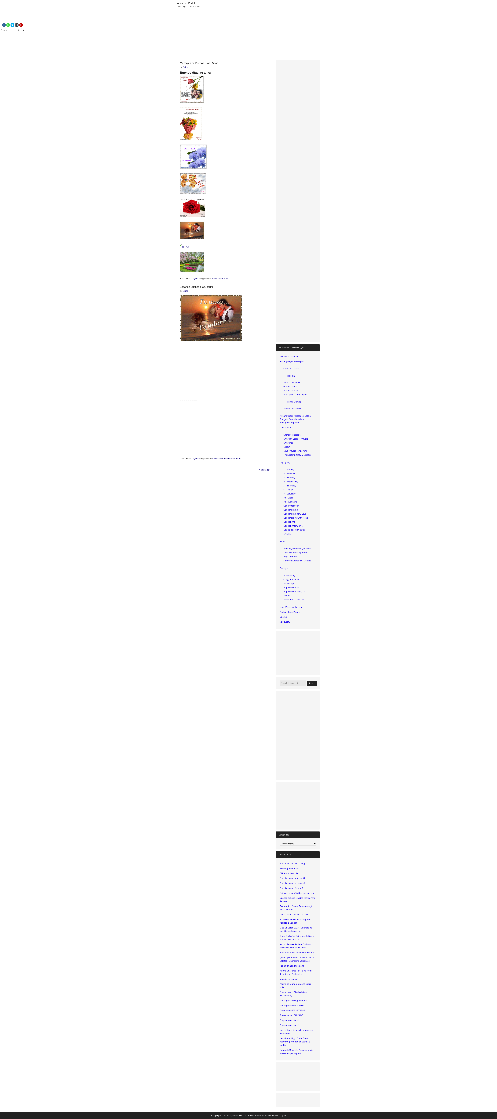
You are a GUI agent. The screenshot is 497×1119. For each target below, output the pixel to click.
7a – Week (288, 497)
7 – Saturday (289, 493)
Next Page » (265, 469)
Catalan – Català (291, 368)
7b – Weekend (290, 501)
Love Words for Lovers (291, 607)
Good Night (289, 521)
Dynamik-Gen (236, 1115)
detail (282, 541)
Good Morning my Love (294, 513)
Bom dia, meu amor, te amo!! (297, 548)
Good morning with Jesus (295, 517)
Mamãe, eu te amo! (289, 979)
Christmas (288, 442)
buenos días (217, 458)
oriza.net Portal (186, 3)
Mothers (287, 595)
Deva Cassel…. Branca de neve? (294, 914)
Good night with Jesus (294, 529)
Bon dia (291, 375)
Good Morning (290, 509)
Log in (283, 1115)
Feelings (284, 568)
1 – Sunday (288, 469)
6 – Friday (288, 489)
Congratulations (291, 579)
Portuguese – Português (295, 394)
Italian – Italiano (291, 390)
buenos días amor (220, 278)
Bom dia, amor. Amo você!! (292, 878)
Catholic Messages (292, 434)
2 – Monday (289, 473)
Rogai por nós (290, 556)
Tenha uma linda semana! (292, 965)
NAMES (287, 533)
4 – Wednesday (290, 481)
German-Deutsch (291, 386)
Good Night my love (293, 525)
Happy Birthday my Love (295, 591)
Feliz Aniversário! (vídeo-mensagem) (297, 893)
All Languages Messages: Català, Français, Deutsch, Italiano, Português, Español (295, 419)
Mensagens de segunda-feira (294, 1000)
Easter (286, 446)
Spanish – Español (292, 408)
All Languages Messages (292, 361)
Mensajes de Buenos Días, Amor (199, 63)
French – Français (291, 382)
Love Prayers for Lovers (295, 450)
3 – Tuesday (289, 477)
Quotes (283, 616)
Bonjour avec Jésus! (289, 1020)
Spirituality (285, 621)
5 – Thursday (289, 485)
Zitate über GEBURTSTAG (292, 1010)
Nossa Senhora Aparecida (296, 552)
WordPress (272, 1115)
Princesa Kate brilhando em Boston (297, 952)
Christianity (285, 427)
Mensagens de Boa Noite (292, 1005)
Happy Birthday (291, 587)
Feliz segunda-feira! (289, 868)
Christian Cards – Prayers (295, 438)
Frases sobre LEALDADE (291, 1015)
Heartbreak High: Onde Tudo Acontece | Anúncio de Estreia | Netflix (295, 1041)
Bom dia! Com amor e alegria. (294, 863)
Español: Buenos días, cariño (197, 286)
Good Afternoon (291, 505)
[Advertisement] (278, 36)
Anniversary (289, 575)
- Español (195, 278)
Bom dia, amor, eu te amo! (292, 883)
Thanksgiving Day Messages (297, 454)
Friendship (288, 583)
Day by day (285, 462)
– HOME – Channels (289, 356)
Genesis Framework (256, 1115)
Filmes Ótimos (294, 401)
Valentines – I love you (294, 599)
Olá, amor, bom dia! (289, 873)
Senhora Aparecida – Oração (297, 560)
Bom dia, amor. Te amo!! (291, 888)
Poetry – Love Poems (290, 612)
